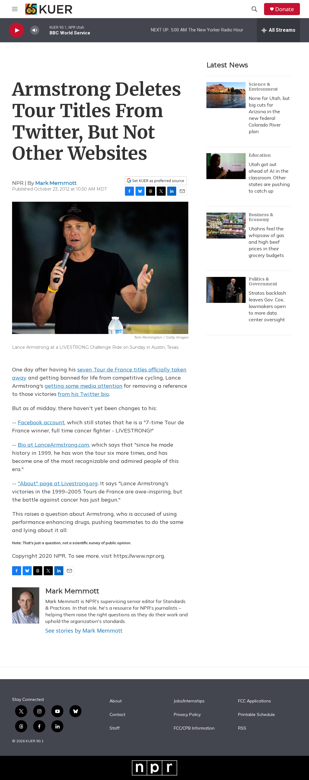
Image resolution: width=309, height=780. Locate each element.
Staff (114, 728)
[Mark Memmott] (25, 605)
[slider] (44, 30)
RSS (242, 728)
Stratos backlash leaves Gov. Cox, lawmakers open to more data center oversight (267, 306)
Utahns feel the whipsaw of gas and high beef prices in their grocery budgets (266, 242)
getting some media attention (84, 385)
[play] (16, 30)
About (116, 701)
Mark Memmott (56, 183)
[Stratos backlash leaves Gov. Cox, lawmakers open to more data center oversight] (226, 290)
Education (260, 155)
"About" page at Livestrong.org (58, 483)
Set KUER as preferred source (157, 180)
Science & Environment (263, 87)
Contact (117, 714)
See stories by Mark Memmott (84, 630)
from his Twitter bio (83, 393)
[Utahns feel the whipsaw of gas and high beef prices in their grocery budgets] (226, 226)
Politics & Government (263, 281)
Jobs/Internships (189, 701)
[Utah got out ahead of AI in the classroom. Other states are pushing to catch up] (226, 166)
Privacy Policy (187, 714)
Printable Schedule (256, 714)
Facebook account (41, 422)
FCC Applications (254, 701)
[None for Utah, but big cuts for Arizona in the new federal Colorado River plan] (226, 95)
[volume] (35, 30)
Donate (284, 9)
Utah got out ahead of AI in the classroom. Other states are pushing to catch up (269, 177)
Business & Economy (261, 217)
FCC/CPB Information (194, 728)
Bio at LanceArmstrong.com (53, 444)
